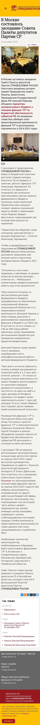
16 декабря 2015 (9, 41)
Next (36, 58)
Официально (10, 609)
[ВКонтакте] (22, 594)
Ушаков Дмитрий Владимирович (19, 640)
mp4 (3, 164)
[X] (31, 594)
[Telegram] (37, 594)
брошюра (6, 480)
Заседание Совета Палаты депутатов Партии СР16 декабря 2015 (16, 625)
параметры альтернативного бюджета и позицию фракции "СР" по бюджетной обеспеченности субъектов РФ (17, 110)
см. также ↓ (32, 44)
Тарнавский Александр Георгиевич (20, 645)
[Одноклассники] (25, 594)
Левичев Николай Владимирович (19, 636)
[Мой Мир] (28, 594)
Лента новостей (11, 614)
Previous (3, 58)
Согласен (8, 721)
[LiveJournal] (34, 594)
